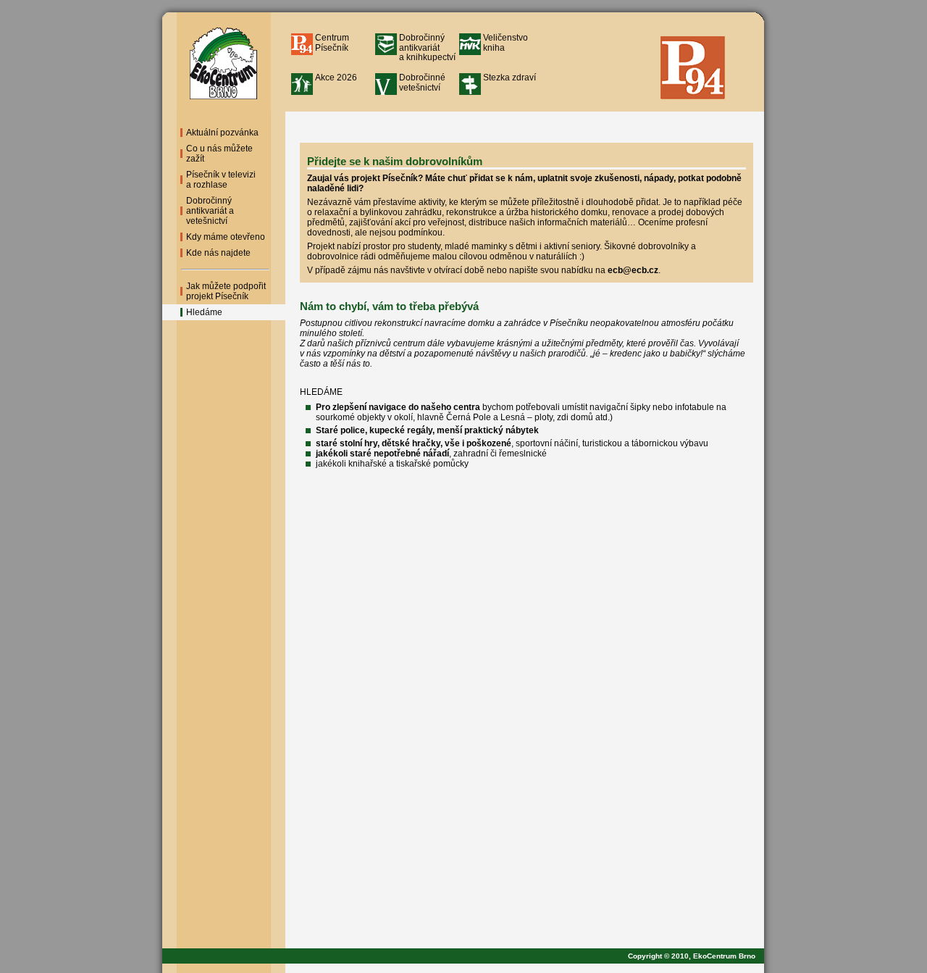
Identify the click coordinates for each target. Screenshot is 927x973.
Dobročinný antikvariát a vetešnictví (210, 211)
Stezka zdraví (509, 77)
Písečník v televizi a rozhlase (221, 180)
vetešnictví (422, 82)
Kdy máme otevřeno (225, 237)
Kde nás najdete (218, 253)
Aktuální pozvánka (222, 133)
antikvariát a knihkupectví (427, 47)
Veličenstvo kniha (505, 42)
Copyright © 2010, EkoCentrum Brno (696, 956)
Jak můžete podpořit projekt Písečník (226, 291)
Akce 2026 (336, 77)
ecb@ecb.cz (633, 270)
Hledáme (204, 312)
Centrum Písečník (332, 42)
